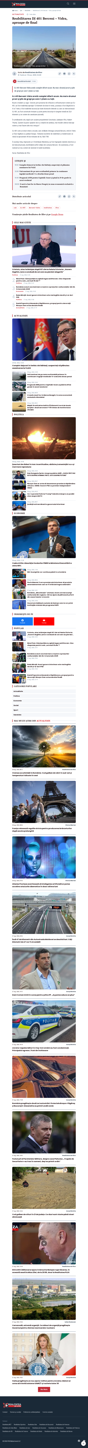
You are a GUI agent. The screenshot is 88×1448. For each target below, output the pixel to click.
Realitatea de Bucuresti (46, 1424)
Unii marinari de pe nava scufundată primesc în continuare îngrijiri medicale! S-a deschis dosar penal (43, 172)
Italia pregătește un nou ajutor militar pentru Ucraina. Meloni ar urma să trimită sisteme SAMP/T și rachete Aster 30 (41, 1382)
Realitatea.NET (7, 1424)
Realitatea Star (32, 1424)
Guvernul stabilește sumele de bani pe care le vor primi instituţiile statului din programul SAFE (50, 604)
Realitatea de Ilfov (33, 72)
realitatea (48, 208)
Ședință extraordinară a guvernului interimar (46, 504)
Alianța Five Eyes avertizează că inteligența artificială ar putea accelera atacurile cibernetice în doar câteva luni (41, 885)
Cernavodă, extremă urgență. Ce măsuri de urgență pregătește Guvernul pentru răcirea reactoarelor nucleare (41, 1326)
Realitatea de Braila (36, 1431)
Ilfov (57, 208)
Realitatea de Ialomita (51, 1431)
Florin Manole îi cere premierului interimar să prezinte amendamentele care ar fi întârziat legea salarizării (49, 583)
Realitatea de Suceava (39, 1428)
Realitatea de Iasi (25, 1428)
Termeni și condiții (15, 1412)
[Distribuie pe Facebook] (64, 74)
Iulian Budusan (70, 1322)
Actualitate (27, 10)
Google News (57, 214)
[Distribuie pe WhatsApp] (69, 74)
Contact (5, 1412)
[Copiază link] (60, 74)
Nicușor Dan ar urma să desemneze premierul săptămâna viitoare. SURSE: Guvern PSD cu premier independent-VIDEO (51, 486)
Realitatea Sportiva (19, 1424)
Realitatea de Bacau (66, 1431)
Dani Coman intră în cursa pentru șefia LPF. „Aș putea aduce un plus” (43, 995)
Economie (19, 291)
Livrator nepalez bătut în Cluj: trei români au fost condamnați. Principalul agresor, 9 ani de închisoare (40, 1049)
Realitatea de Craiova (21, 1431)
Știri (21, 10)
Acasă (16, 10)
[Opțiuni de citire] (83, 1443)
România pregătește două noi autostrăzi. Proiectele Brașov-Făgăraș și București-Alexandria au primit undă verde (43, 1104)
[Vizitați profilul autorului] (14, 74)
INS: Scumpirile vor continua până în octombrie (46, 572)
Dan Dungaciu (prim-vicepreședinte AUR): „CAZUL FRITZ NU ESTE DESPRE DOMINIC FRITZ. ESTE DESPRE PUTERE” (51, 474)
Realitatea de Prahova (73, 1428)
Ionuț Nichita (71, 936)
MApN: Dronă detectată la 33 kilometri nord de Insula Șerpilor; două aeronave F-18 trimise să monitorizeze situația (49, 407)
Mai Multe (44, 1389)
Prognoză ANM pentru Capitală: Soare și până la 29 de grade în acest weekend (45, 179)
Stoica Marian (70, 825)
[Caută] (68, 4)
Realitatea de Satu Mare (10, 1428)
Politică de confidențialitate (32, 1412)
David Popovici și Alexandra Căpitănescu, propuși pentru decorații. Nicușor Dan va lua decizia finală (50, 676)
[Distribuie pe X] (74, 74)
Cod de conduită (48, 1412)
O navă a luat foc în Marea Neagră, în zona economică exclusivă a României (46, 185)
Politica (15, 275)
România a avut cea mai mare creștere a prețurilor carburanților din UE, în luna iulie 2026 (48, 655)
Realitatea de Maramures (56, 1428)
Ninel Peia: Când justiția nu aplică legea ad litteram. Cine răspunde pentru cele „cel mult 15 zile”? (50, 644)
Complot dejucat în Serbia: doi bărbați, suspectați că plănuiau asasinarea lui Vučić (44, 166)
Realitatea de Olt (7, 1431)
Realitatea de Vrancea (62, 1424)
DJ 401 (22, 208)
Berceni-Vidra (34, 208)
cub (15, 208)
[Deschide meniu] (74, 4)
